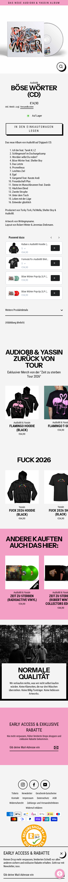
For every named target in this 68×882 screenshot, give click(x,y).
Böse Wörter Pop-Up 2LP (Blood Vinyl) (35, 291)
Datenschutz (43, 798)
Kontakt (15, 798)
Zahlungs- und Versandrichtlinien (43, 803)
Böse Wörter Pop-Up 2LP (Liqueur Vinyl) (35, 276)
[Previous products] (51, 237)
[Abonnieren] (55, 747)
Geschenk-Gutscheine (46, 793)
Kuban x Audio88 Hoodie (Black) (35, 244)
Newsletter (27, 793)
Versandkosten (26, 106)
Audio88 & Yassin (22, 422)
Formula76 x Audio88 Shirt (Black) (35, 259)
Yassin (22, 507)
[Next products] (59, 237)
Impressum (27, 798)
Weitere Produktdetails (16, 310)
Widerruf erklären (34, 807)
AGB (54, 798)
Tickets (15, 793)
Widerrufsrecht (16, 803)
